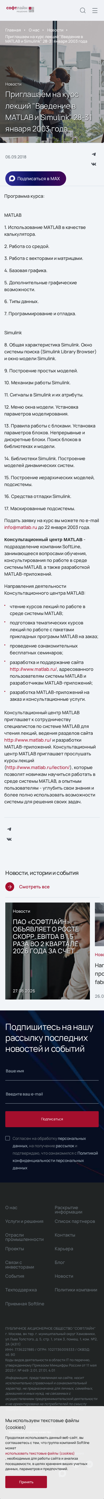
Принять (26, 1481)
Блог (60, 1262)
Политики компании (76, 1290)
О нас (34, 30)
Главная (13, 30)
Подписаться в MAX (38, 178)
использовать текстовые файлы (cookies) (40, 1453)
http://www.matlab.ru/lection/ (38, 767)
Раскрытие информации (68, 1209)
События (14, 1276)
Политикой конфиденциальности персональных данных (55, 1160)
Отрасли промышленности (24, 1237)
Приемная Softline (24, 1304)
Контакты (65, 1235)
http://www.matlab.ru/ (33, 669)
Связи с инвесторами (19, 1264)
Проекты (14, 1248)
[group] (47, 951)
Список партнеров (75, 1221)
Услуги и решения (24, 1221)
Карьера (64, 1248)
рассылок (65, 1145)
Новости (55, 30)
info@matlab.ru (20, 527)
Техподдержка (21, 1290)
